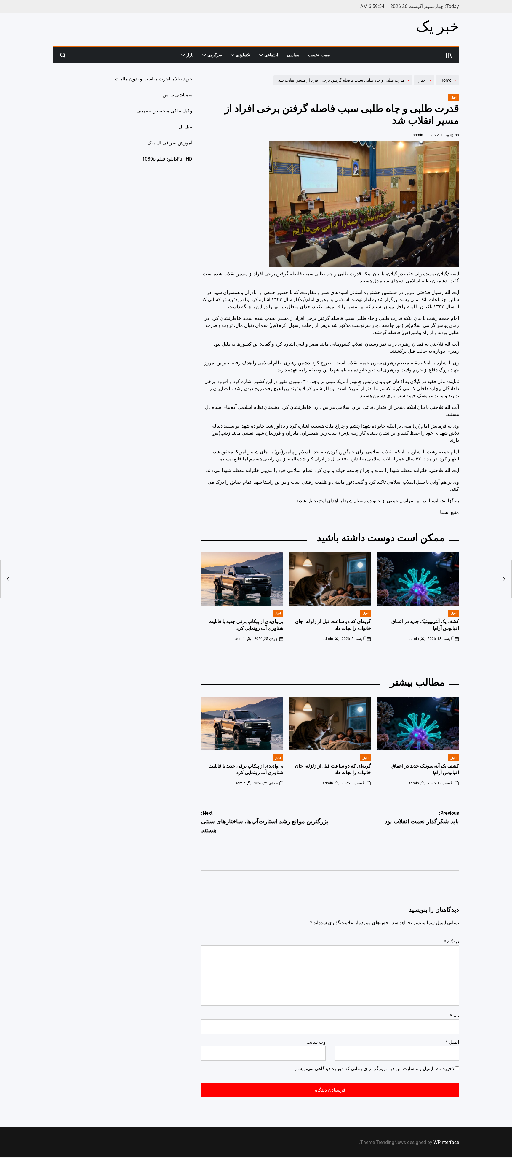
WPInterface (446, 1142)
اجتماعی (271, 55)
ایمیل (452, 1042)
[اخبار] (423, 84)
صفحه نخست (319, 55)
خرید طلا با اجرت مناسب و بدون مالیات (153, 79)
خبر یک (437, 26)
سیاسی (293, 55)
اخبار (454, 97)
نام (454, 1016)
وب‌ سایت (316, 1042)
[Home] (446, 84)
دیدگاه (451, 941)
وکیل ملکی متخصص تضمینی (164, 111)
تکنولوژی (243, 55)
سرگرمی (214, 55)
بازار (189, 55)
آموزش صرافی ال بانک (169, 143)
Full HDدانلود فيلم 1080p (167, 159)
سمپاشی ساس (177, 95)
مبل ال (185, 127)
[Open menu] (449, 55)
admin (418, 135)
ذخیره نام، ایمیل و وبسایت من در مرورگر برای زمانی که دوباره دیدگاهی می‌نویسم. (374, 1068)
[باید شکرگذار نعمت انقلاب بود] (505, 579)
